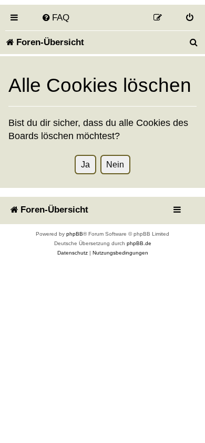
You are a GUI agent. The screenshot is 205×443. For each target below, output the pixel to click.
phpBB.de (139, 243)
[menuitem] (55, 17)
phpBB (74, 234)
